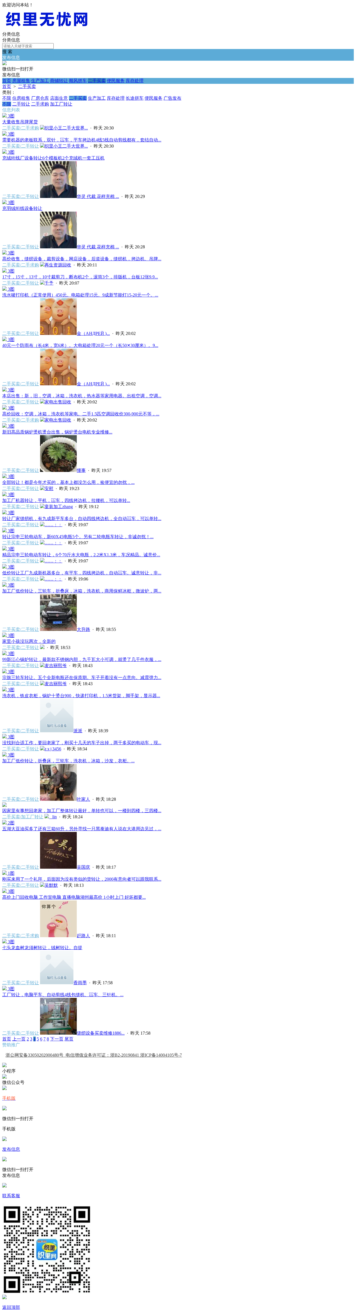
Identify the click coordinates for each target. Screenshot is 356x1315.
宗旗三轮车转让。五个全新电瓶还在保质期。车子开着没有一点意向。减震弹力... (81, 677)
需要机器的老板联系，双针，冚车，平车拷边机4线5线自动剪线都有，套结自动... (81, 140)
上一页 (19, 1039)
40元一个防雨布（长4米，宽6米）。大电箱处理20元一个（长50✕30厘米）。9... (80, 345)
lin (53, 816)
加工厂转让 (61, 104)
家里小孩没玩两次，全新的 (29, 641)
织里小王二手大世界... (66, 128)
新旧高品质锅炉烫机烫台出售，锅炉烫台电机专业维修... (57, 432)
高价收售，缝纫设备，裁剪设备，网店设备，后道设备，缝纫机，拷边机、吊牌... (81, 258)
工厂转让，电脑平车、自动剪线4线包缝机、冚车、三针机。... (62, 994)
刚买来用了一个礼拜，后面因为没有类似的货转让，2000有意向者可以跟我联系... (81, 879)
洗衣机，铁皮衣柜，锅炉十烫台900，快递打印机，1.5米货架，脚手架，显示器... (81, 695)
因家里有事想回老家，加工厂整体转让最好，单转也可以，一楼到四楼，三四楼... (81, 810)
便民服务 (116, 80)
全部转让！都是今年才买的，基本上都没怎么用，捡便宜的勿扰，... (68, 482)
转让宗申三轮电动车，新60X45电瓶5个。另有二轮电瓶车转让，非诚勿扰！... (78, 536)
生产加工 (40, 80)
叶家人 (83, 799)
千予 (48, 283)
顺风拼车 (78, 80)
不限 (6, 98)
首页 (6, 80)
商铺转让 (59, 80)
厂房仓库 (40, 98)
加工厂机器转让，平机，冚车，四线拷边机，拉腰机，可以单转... (66, 500)
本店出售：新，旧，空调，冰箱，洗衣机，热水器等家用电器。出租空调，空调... (81, 395)
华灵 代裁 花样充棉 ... (98, 196)
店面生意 (59, 98)
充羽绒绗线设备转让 (22, 208)
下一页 (56, 1039)
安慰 (48, 488)
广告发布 (172, 98)
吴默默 (51, 885)
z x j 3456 (52, 748)
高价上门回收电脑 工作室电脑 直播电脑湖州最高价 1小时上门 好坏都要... (74, 897)
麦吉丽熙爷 (55, 665)
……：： (53, 524)
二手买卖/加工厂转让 (22, 816)
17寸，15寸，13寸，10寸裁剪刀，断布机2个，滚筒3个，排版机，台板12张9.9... (80, 277)
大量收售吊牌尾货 (20, 121)
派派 (77, 730)
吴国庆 (83, 867)
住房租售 (21, 98)
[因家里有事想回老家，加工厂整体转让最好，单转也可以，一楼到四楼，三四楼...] (4, 805)
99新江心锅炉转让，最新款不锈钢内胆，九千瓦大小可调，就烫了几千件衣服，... (81, 659)
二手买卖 (97, 80)
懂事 (81, 470)
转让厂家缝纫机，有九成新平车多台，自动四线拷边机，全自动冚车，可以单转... (81, 518)
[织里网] (46, 28)
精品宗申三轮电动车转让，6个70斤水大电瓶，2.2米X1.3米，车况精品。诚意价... (81, 554)
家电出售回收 (57, 402)
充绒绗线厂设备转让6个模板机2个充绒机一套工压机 (53, 158)
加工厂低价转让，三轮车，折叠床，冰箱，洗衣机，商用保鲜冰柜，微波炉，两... (81, 591)
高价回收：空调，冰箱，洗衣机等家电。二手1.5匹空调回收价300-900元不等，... (80, 414)
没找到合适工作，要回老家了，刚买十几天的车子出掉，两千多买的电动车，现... (81, 742)
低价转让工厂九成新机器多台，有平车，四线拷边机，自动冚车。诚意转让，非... (81, 572)
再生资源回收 (57, 265)
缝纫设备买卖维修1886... (101, 1033)
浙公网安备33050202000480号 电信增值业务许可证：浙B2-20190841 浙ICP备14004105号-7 (94, 1055)
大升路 (83, 629)
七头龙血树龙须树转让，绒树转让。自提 (42, 947)
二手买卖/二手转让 (20, 146)
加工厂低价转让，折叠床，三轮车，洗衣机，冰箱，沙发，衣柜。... (68, 760)
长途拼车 (135, 98)
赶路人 (83, 935)
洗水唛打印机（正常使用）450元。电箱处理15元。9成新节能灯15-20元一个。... (80, 295)
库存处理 (135, 80)
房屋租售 (21, 80)
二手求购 (40, 104)
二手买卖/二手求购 (20, 128)
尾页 (69, 1039)
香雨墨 (80, 982)
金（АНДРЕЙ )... (93, 333)
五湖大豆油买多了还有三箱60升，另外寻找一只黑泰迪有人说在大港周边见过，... (81, 828)
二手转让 (21, 104)
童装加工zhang (58, 506)
